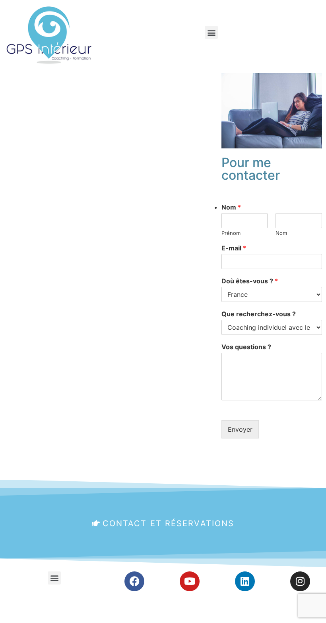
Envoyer (240, 429)
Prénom (231, 233)
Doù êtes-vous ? (249, 281)
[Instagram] (300, 581)
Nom (231, 207)
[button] (211, 32)
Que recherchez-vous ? (258, 314)
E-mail (233, 248)
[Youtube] (190, 581)
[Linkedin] (245, 581)
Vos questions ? (246, 347)
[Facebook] (134, 581)
